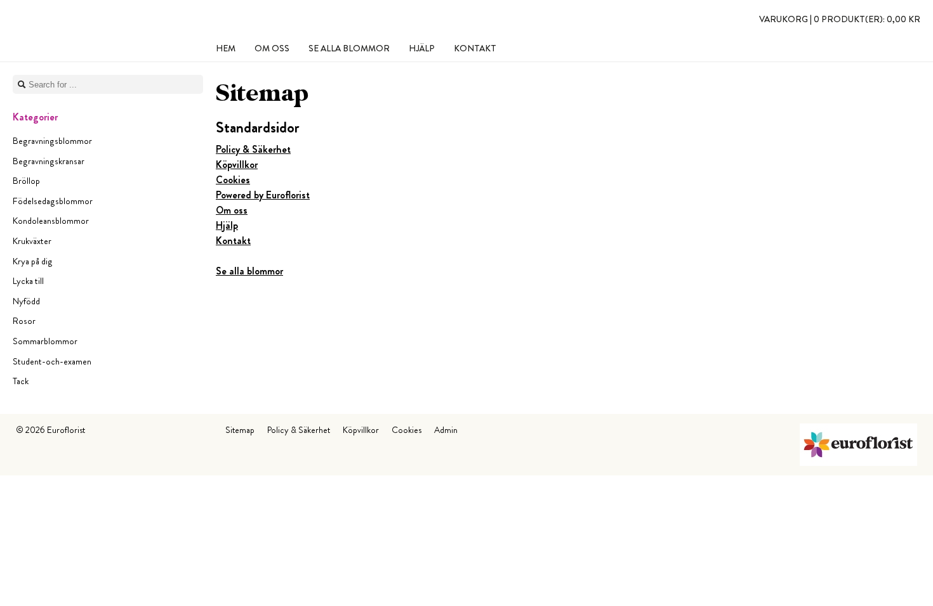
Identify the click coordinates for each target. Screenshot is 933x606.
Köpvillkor (237, 164)
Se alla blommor (249, 271)
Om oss (232, 210)
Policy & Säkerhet (253, 149)
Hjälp (227, 225)
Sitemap (240, 429)
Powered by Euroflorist (263, 195)
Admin (446, 429)
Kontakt (233, 240)
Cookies (233, 179)
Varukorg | (839, 19)
